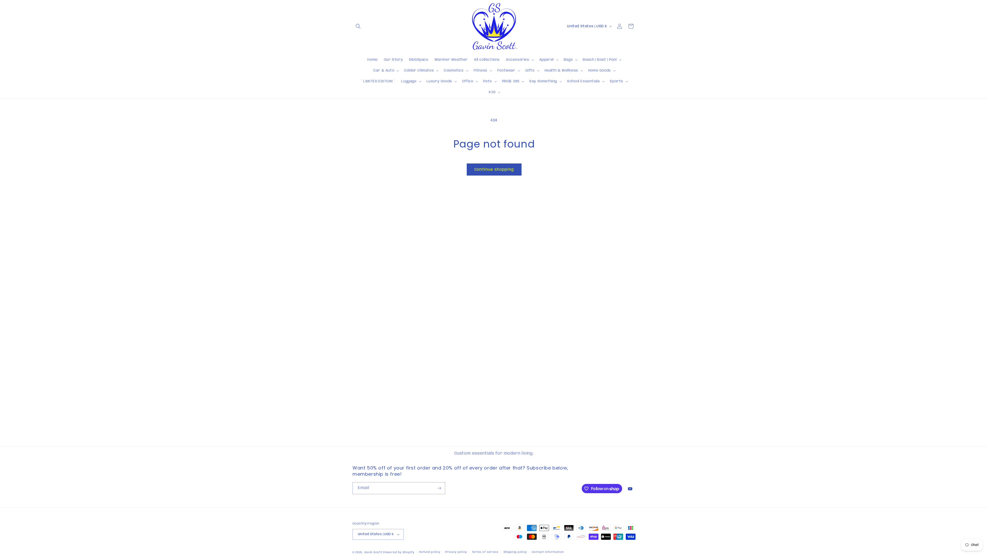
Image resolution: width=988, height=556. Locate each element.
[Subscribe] (439, 488)
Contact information (548, 552)
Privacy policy (456, 552)
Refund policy (429, 552)
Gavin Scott (373, 552)
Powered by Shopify (398, 552)
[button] (358, 26)
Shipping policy (515, 552)
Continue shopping (494, 170)
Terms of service (485, 552)
